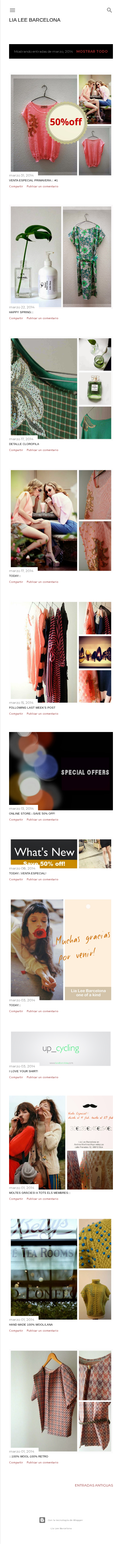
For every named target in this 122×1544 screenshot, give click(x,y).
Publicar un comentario (42, 186)
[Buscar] (109, 9)
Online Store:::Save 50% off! (32, 813)
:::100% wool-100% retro (28, 1456)
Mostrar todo (92, 51)
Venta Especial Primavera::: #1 (33, 180)
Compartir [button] (16, 186)
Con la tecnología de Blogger (65, 1520)
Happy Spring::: (21, 312)
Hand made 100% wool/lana (31, 1324)
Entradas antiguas (94, 1485)
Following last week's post (32, 707)
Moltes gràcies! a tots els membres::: (40, 1192)
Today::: (15, 575)
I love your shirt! (23, 1071)
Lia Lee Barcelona (34, 20)
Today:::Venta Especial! (27, 873)
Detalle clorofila (24, 444)
